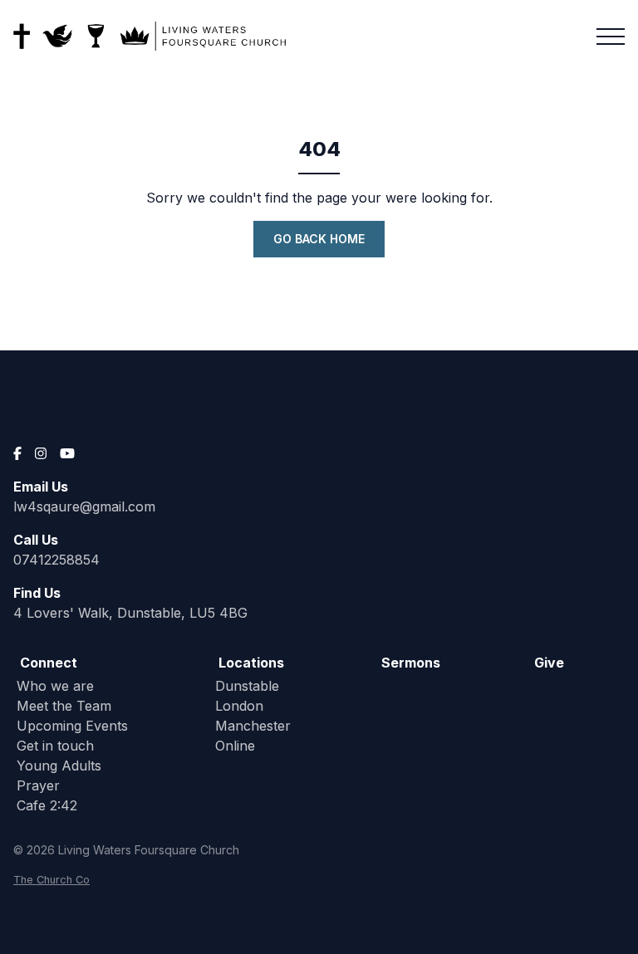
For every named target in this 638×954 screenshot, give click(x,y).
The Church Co (51, 879)
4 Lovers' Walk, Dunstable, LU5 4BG (130, 612)
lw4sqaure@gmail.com (84, 506)
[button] (610, 36)
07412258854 (56, 559)
